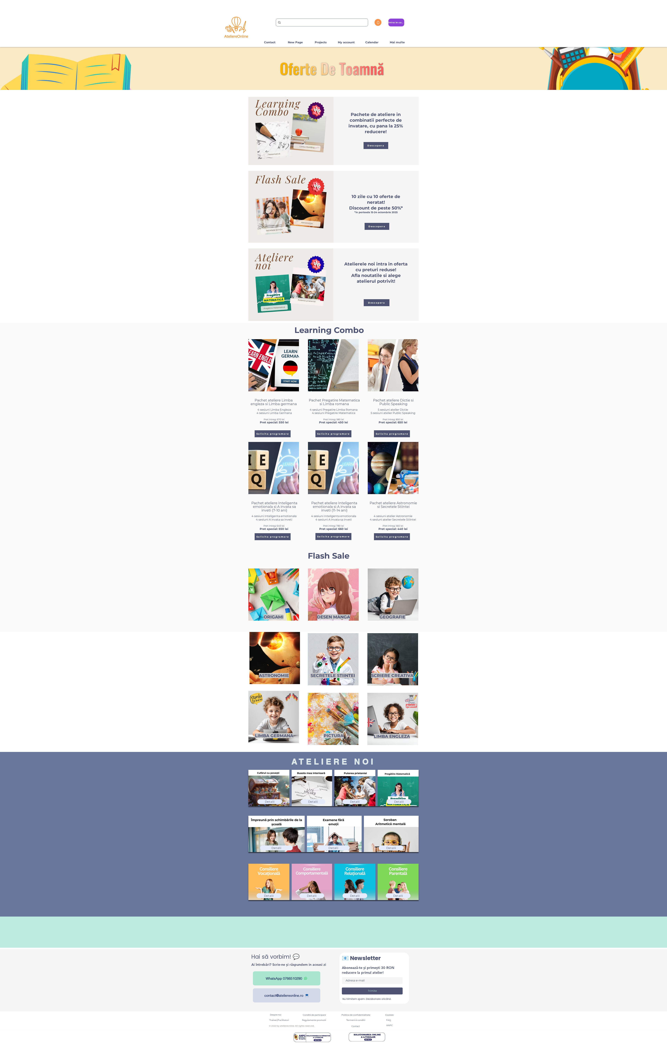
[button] (377, 22)
